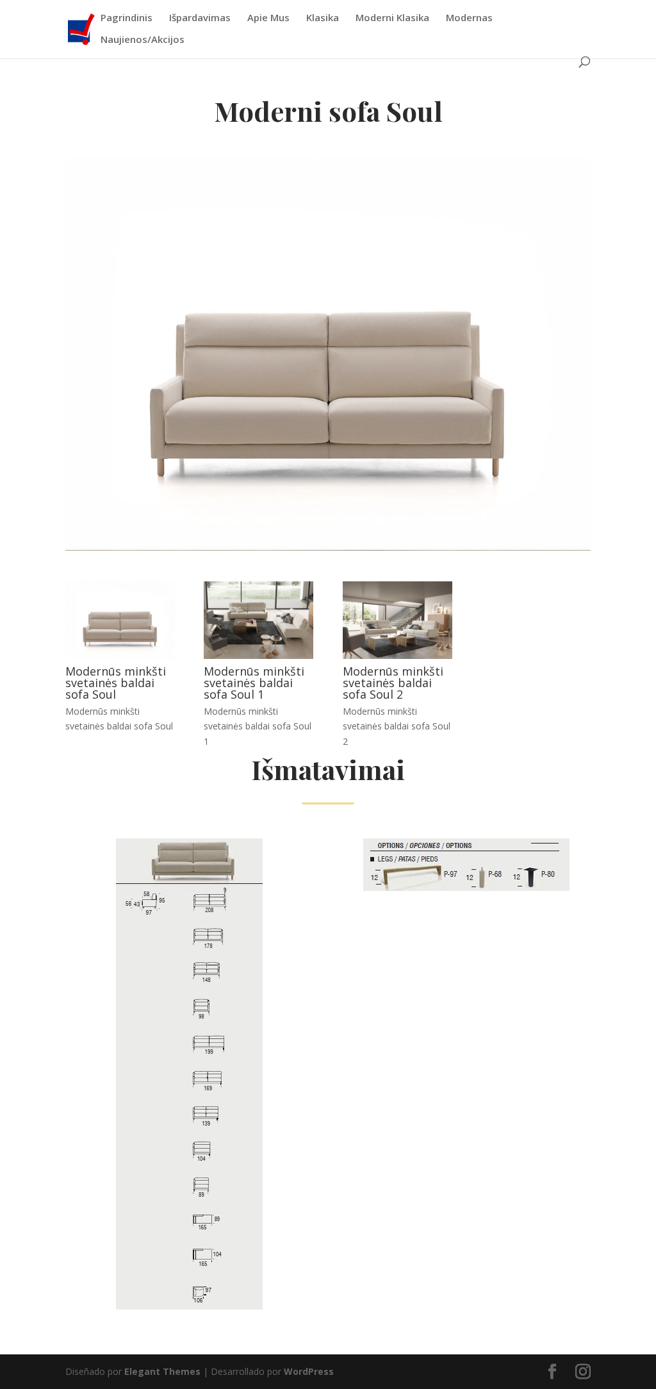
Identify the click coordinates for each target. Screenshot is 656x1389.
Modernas (469, 18)
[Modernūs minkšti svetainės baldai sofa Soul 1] (258, 655)
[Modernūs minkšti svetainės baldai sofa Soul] (120, 655)
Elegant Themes (162, 1371)
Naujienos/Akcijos (142, 40)
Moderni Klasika (392, 18)
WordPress (309, 1371)
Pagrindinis (126, 18)
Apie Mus (268, 18)
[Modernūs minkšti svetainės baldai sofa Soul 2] (397, 655)
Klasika (322, 18)
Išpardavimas (200, 18)
